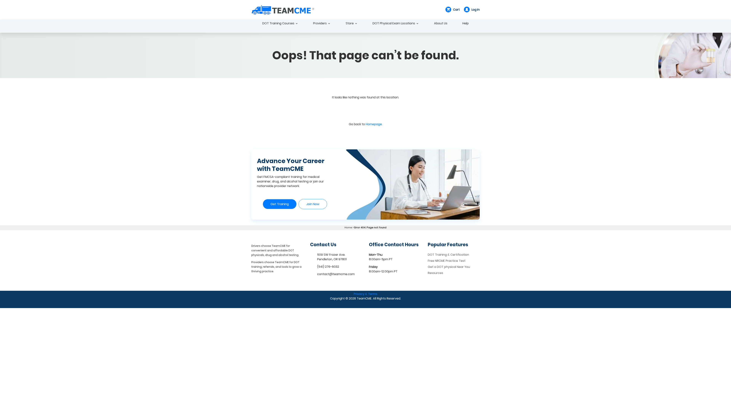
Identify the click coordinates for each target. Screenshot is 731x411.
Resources (435, 273)
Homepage (374, 124)
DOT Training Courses (278, 23)
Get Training (280, 204)
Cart (456, 9)
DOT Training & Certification (448, 254)
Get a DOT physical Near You (449, 267)
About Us (440, 23)
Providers (320, 23)
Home (348, 227)
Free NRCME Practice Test (446, 261)
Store (350, 23)
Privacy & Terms (365, 294)
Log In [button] (476, 9)
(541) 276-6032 (328, 266)
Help (465, 23)
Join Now (312, 204)
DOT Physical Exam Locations (394, 23)
